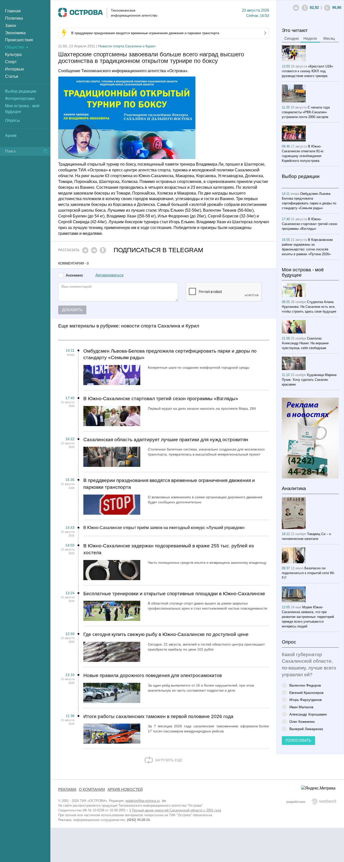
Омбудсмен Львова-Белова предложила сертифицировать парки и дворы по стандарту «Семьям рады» (170, 354)
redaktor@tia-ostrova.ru (142, 801)
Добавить (72, 310)
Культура (13, 54)
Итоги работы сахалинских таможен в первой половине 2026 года (158, 716)
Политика (14, 18)
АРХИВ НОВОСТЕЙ (125, 790)
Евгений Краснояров (306, 692)
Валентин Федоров (305, 685)
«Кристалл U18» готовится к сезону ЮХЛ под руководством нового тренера (307, 71)
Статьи (11, 76)
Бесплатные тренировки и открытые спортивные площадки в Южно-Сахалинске (174, 593)
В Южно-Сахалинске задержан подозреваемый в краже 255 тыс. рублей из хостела (168, 549)
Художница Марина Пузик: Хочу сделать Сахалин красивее (309, 379)
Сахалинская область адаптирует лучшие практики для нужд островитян (165, 439)
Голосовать (298, 740)
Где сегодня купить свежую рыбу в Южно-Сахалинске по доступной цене (166, 634)
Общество (14, 47)
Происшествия (19, 40)
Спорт (11, 62)
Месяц (329, 38)
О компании (92, 790)
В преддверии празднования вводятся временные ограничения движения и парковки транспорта (145, 33)
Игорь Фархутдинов (305, 699)
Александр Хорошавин (308, 714)
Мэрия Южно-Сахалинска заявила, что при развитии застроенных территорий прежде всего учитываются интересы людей (308, 616)
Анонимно (74, 275)
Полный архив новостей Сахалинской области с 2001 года (176, 810)
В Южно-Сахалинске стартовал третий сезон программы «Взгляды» (160, 398)
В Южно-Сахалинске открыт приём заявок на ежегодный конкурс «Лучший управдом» (164, 528)
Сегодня (291, 38)
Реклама (67, 790)
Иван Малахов (301, 707)
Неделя (310, 38)
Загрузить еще (168, 760)
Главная (13, 11)
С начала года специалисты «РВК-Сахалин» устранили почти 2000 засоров (306, 112)
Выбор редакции (20, 91)
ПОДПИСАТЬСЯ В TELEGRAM (158, 250)
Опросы (12, 120)
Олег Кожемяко (302, 721)
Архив (11, 135)
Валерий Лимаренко (306, 729)
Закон (10, 25)
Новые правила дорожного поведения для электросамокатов (152, 675)
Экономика (15, 33)
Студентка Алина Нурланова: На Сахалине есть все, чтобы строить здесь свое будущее (309, 306)
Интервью (14, 69)
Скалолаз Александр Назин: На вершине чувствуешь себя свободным (305, 343)
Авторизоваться (109, 275)
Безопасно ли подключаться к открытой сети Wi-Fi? (308, 573)
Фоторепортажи (20, 98)
